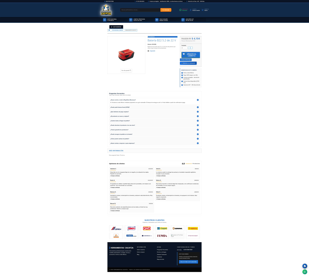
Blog (138, 254)
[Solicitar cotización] (304, 266)
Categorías (116, 27)
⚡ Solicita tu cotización (188, 63)
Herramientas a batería (117, 30)
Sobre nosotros (141, 249)
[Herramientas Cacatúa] (106, 10)
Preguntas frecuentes (162, 249)
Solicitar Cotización (162, 254)
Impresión (152, 51)
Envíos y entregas (161, 252)
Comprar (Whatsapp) (186, 59)
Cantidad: (183, 45)
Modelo (149, 44)
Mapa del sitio (160, 259)
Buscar (166, 10)
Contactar (159, 257)
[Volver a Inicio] (109, 30)
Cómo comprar (141, 252)
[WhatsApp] (304, 271)
